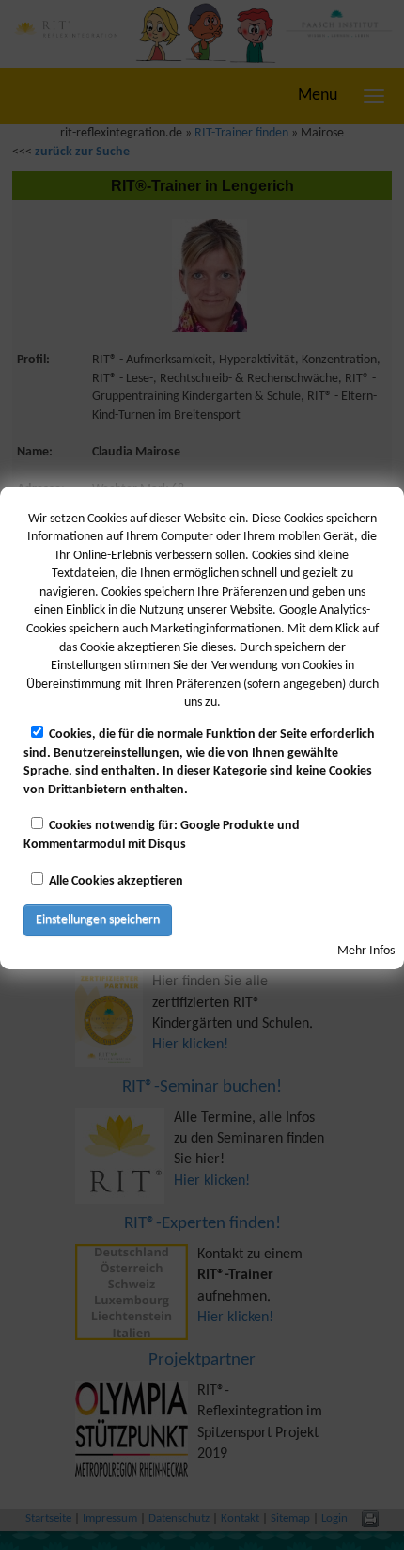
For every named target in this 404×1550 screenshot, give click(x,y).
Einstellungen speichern (98, 920)
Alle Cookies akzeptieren (116, 881)
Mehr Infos (366, 951)
